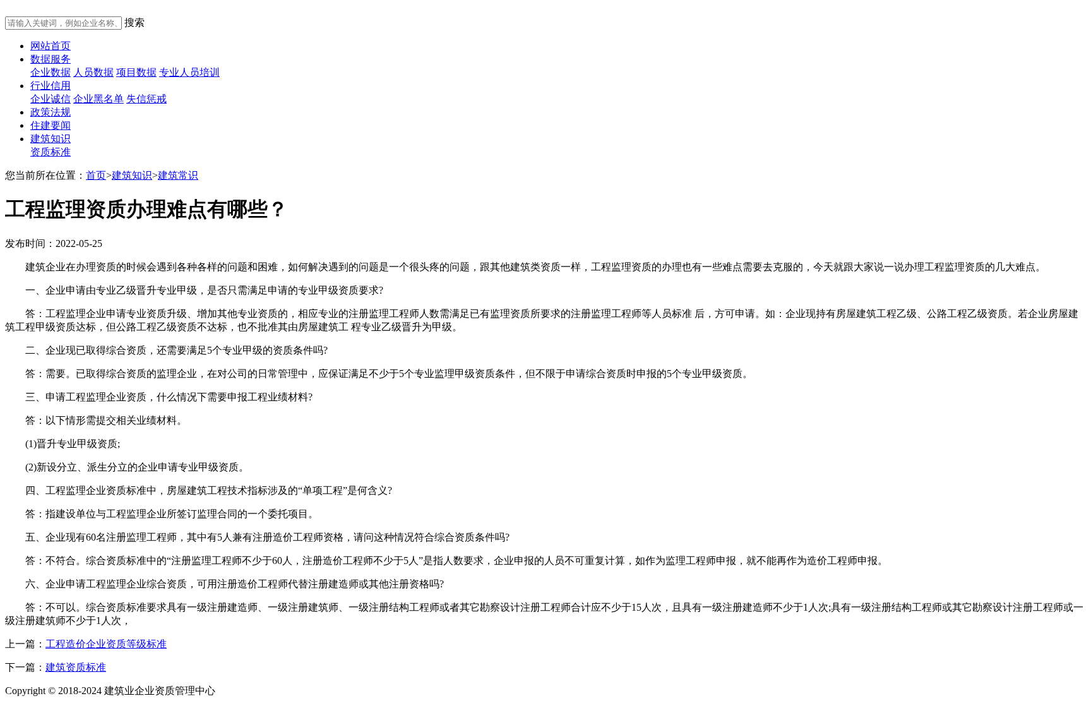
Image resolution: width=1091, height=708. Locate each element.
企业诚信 (50, 98)
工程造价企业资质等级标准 (106, 644)
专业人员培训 (189, 72)
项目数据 (136, 72)
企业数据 (50, 72)
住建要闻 (50, 125)
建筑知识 (50, 138)
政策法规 (50, 112)
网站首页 (50, 45)
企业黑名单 (98, 98)
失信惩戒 (146, 98)
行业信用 (50, 85)
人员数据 (93, 72)
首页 (96, 175)
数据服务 (50, 59)
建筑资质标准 (75, 667)
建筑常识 (178, 175)
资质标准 (50, 152)
